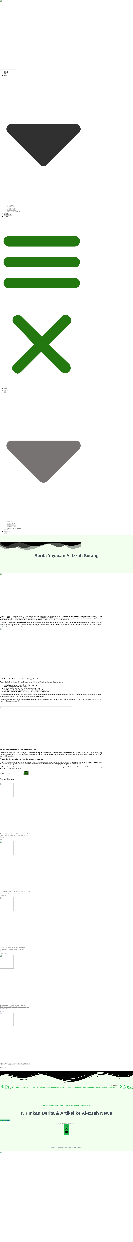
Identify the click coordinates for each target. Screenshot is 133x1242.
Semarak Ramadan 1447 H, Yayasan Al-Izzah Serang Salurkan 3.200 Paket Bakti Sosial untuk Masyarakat (15, 1063)
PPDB (6, 216)
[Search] (26, 773)
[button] (42, 302)
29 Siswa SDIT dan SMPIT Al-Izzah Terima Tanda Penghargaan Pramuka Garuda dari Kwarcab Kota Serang (14, 835)
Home (5, 388)
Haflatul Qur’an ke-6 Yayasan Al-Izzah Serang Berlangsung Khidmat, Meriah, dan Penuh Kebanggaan (13, 949)
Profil (6, 390)
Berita (6, 529)
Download (8, 215)
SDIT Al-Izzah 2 (11, 208)
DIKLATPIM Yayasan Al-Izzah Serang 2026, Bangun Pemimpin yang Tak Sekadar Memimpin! (15, 892)
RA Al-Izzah (10, 205)
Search (2, 773)
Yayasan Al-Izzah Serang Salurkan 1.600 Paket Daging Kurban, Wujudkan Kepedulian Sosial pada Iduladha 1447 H (14, 1007)
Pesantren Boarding (14, 211)
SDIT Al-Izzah (11, 206)
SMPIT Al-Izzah (11, 210)
